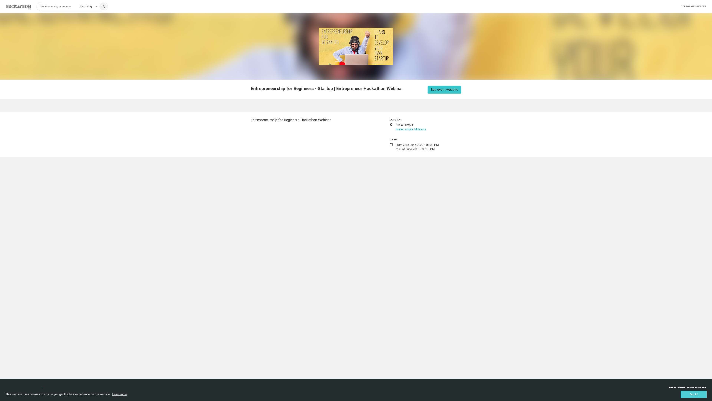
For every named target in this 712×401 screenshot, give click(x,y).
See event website (444, 90)
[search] (103, 6)
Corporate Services (693, 6)
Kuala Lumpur (404, 129)
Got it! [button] (694, 394)
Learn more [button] (119, 394)
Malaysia (420, 129)
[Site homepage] (18, 6)
